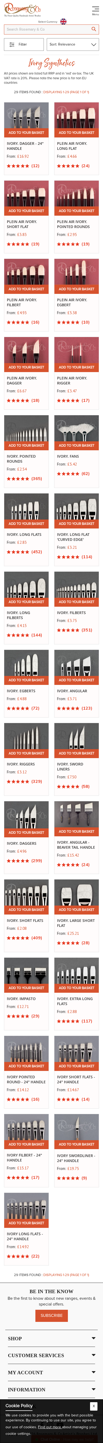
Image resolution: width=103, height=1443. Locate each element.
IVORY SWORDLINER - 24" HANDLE (76, 1158)
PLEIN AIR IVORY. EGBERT (72, 302)
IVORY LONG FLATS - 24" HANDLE (25, 1236)
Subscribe (52, 1315)
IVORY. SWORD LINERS (70, 767)
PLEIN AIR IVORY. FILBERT (22, 302)
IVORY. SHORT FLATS (25, 920)
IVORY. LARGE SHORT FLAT (76, 923)
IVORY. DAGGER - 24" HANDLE (25, 146)
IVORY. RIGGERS (21, 764)
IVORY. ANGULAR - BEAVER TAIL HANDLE (76, 845)
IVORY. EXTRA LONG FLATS (75, 1001)
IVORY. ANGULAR (72, 690)
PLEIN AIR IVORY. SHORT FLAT (22, 224)
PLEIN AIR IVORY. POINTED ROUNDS (73, 224)
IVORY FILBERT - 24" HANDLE (24, 1158)
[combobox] (51, 29)
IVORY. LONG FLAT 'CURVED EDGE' (73, 537)
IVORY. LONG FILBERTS (18, 615)
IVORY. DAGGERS (21, 843)
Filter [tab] (23, 44)
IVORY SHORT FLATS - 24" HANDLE (76, 1079)
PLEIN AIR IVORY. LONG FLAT (72, 146)
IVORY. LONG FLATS (24, 534)
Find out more (50, 1427)
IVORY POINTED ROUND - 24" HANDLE (26, 1079)
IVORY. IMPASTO (21, 998)
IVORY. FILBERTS (71, 612)
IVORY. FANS (68, 456)
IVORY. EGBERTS (21, 690)
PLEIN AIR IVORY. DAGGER (22, 380)
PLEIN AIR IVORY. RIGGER (72, 380)
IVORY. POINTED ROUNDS (21, 459)
